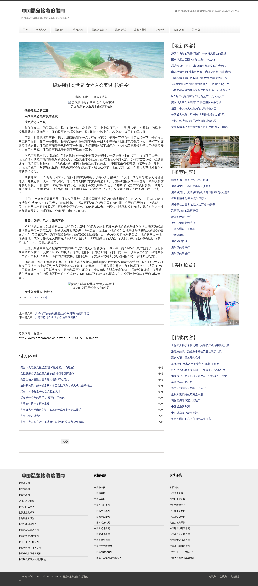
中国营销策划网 (102, 540)
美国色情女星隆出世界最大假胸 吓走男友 (44, 379)
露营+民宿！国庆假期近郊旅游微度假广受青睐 (198, 65)
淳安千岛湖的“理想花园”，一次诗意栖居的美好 (198, 53)
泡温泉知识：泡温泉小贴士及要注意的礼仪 (196, 351)
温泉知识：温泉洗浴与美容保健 (189, 180)
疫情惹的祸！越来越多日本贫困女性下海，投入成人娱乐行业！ (57, 385)
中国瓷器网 (24, 489)
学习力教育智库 (26, 500)
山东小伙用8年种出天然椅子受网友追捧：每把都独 (201, 71)
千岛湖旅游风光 (26, 518)
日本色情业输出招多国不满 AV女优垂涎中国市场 (199, 78)
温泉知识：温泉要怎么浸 (185, 357)
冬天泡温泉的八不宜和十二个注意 (191, 418)
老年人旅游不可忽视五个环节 (188, 388)
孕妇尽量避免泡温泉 (183, 222)
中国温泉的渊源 (180, 406)
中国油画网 (99, 499)
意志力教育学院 (177, 522)
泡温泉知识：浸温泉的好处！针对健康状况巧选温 (200, 192)
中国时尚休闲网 (102, 528)
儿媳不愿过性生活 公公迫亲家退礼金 (56, 317)
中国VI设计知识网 (103, 551)
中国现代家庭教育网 (180, 545)
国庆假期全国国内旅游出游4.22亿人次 (193, 59)
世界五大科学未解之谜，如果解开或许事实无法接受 (50, 409)
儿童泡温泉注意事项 (183, 229)
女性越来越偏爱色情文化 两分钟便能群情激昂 (47, 373)
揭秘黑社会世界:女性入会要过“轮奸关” (193, 204)
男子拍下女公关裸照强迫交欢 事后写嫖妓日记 (62, 313)
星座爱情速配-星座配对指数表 (189, 198)
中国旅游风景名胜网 (29, 530)
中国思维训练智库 (28, 524)
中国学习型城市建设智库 (182, 557)
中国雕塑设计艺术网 (180, 528)
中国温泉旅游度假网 (70, 576)
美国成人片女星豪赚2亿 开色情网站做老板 (196, 102)
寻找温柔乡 (178, 235)
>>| (45, 297)
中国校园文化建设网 (180, 534)
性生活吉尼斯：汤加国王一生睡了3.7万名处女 (198, 370)
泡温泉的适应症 (180, 247)
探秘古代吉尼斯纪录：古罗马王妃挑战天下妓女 (199, 376)
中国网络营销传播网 (29, 535)
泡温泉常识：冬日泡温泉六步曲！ (191, 186)
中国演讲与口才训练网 (30, 547)
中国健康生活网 (102, 516)
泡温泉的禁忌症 (180, 253)
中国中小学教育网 (103, 545)
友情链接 (234, 576)
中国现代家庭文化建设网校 (32, 559)
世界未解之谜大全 (31, 415)
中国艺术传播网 (102, 534)
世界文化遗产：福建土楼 (34, 403)
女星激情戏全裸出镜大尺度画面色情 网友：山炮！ (200, 127)
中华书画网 (24, 495)
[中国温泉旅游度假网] (43, 11)
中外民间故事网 (26, 506)
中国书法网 (99, 487)
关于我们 (213, 576)
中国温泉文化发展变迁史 (185, 412)
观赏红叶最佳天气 (181, 216)
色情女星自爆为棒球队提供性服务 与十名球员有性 (200, 90)
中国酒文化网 (176, 493)
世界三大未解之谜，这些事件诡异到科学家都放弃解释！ (53, 421)
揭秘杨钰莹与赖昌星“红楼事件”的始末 (42, 397)
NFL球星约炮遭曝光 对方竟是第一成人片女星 (197, 96)
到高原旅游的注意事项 (184, 210)
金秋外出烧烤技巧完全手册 (187, 394)
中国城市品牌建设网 (180, 540)
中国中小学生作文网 (29, 541)
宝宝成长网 (24, 483)
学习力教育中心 (177, 505)
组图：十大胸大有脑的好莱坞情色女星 (193, 108)
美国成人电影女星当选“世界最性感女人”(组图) (47, 367)
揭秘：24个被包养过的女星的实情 (40, 391)
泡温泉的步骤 (179, 241)
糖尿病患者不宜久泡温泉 (185, 400)
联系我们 (224, 576)
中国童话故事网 (177, 516)
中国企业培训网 (102, 505)
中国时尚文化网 (102, 522)
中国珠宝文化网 (177, 510)
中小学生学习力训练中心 (182, 551)
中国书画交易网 (102, 510)
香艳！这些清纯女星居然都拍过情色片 (193, 120)
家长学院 (174, 487)
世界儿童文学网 (26, 512)
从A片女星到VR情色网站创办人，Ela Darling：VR (200, 84)
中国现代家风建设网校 (30, 553)
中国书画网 (99, 493)
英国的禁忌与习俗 (181, 382)
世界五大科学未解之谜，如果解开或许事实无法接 (200, 345)
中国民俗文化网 (177, 499)
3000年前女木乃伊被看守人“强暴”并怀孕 (195, 363)
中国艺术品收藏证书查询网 (107, 557)
